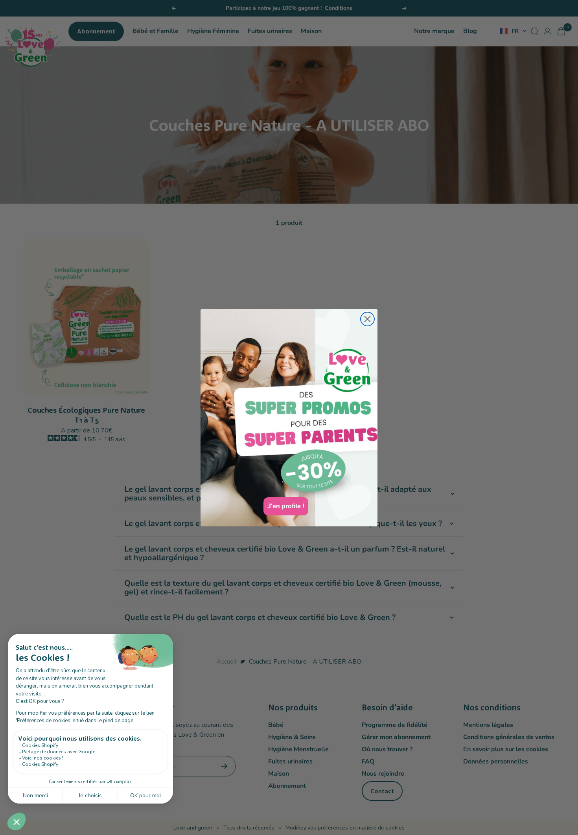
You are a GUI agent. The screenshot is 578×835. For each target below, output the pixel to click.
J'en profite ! (285, 506)
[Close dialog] (367, 319)
